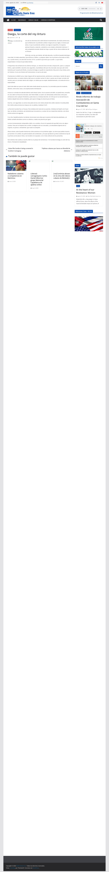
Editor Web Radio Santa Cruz (94, 196)
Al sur (13, 20)
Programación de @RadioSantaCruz (91, 13)
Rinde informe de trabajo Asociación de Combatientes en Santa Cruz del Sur (88, 101)
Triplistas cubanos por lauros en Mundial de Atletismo (56, 149)
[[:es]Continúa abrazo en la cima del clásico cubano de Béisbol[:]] (62, 161)
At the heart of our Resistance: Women (85, 191)
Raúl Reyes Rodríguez (92, 109)
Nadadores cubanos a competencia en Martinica (16, 175)
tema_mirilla (17, 30)
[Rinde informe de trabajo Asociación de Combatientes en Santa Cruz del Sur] (89, 82)
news (78, 186)
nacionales (22, 20)
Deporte (10, 30)
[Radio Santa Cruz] (8, 20)
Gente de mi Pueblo (86, 93)
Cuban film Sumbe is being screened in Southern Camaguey (20, 149)
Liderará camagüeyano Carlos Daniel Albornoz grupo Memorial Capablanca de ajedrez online (39, 179)
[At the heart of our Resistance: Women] (89, 175)
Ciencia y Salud (33, 20)
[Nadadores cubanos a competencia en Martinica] (16, 161)
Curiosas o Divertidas (48, 20)
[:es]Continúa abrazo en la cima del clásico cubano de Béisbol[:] (61, 175)
